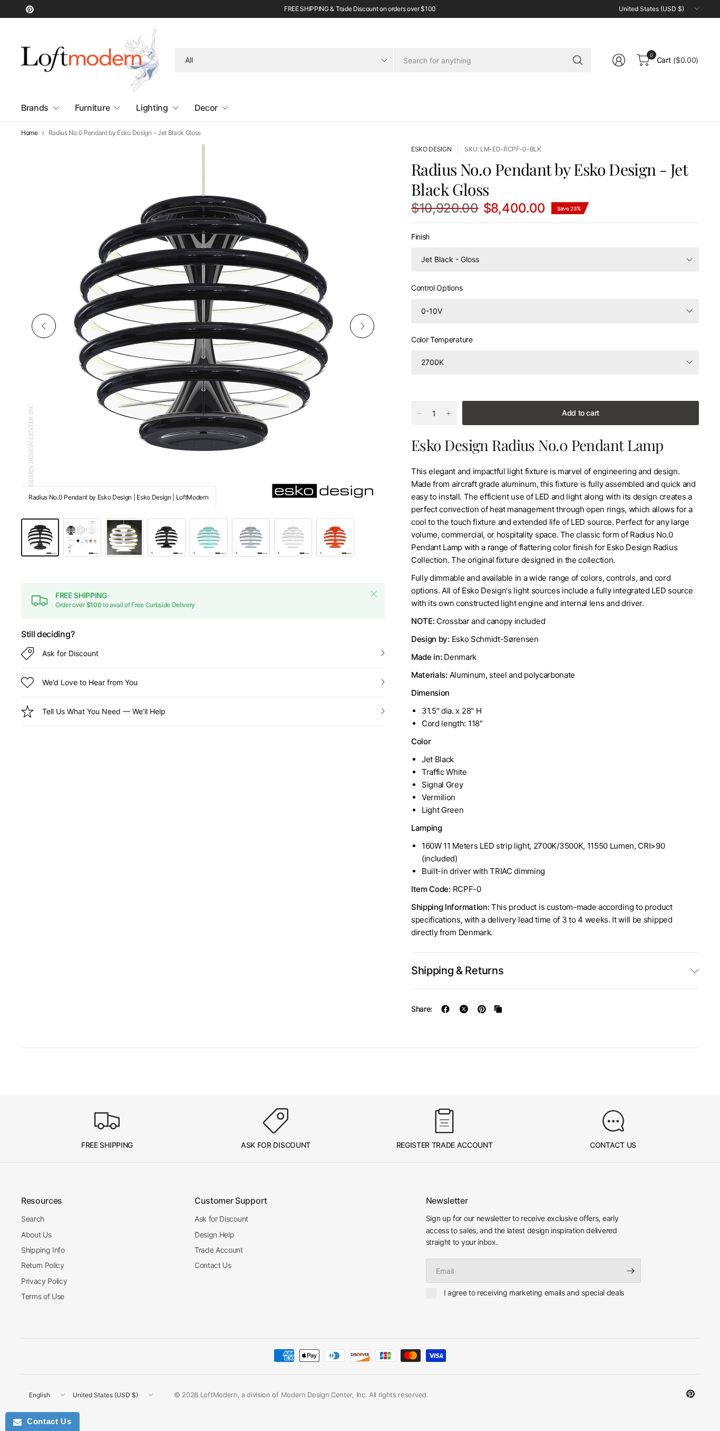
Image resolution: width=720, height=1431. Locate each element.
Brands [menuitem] (34, 107)
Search (32, 1218)
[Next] (362, 326)
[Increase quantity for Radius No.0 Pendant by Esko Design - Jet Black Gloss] (448, 413)
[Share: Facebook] (445, 1009)
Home (29, 133)
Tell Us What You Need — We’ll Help (104, 711)
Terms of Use (42, 1296)
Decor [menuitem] (206, 107)
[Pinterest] (29, 9)
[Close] (373, 593)
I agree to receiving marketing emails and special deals (534, 1292)
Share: (421, 1009)
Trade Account (218, 1249)
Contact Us (212, 1265)
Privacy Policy (44, 1280)
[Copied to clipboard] (498, 1009)
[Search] (578, 60)
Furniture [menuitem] (92, 107)
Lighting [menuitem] (152, 107)
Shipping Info (43, 1249)
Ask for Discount (70, 653)
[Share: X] (464, 1009)
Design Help (214, 1234)
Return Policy (42, 1265)
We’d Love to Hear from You (90, 682)
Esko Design (431, 149)
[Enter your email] (630, 1271)
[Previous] (44, 326)
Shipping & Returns (457, 970)
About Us (36, 1234)
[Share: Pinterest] (482, 1009)
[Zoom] (364, 164)
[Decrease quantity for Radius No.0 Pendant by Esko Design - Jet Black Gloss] (419, 413)
